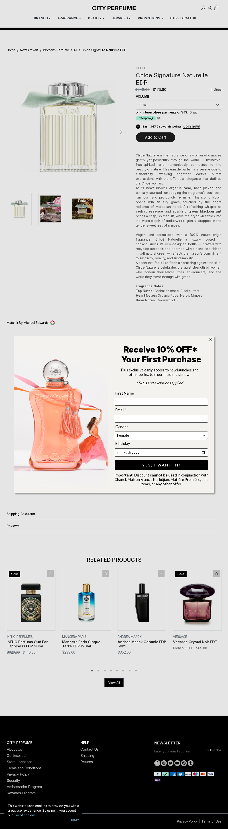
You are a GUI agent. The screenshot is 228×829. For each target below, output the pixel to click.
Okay (75, 820)
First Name (124, 393)
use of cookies (25, 815)
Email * (120, 410)
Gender (121, 426)
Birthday (122, 443)
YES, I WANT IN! (161, 465)
